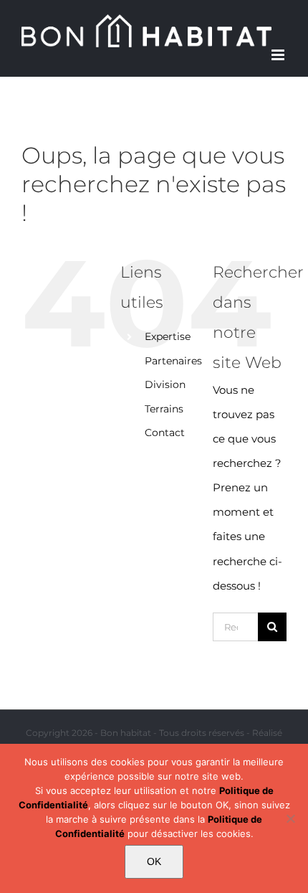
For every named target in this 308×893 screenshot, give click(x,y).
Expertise (168, 336)
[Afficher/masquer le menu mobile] (279, 54)
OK (154, 861)
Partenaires (173, 360)
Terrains (164, 408)
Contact (165, 432)
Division (165, 384)
